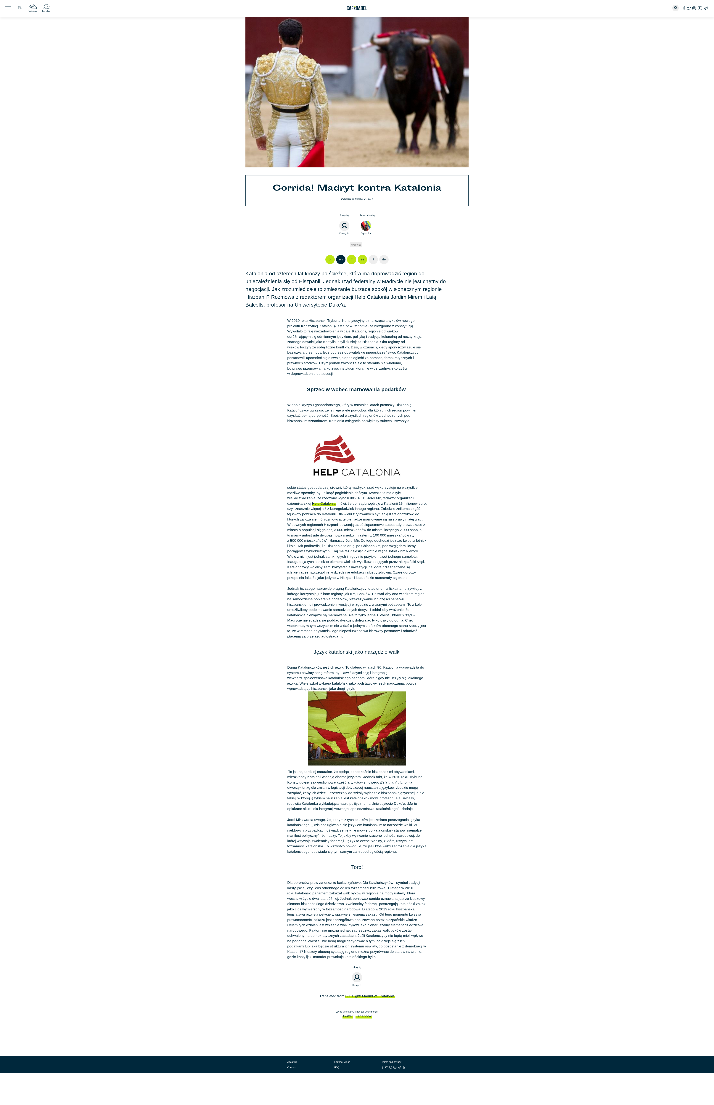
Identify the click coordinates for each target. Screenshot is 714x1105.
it (373, 259)
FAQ (336, 1067)
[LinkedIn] (404, 1067)
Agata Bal (366, 233)
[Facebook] (684, 8)
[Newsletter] (706, 8)
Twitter (347, 1016)
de (384, 259)
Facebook (364, 1016)
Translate (46, 11)
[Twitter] (689, 8)
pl (20, 8)
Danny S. (344, 233)
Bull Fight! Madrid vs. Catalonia (370, 996)
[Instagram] (694, 8)
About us (292, 1062)
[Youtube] (700, 8)
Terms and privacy (391, 1062)
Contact (291, 1067)
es (362, 259)
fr (352, 259)
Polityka (356, 244)
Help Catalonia (324, 503)
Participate (32, 11)
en (341, 259)
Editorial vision (342, 1062)
